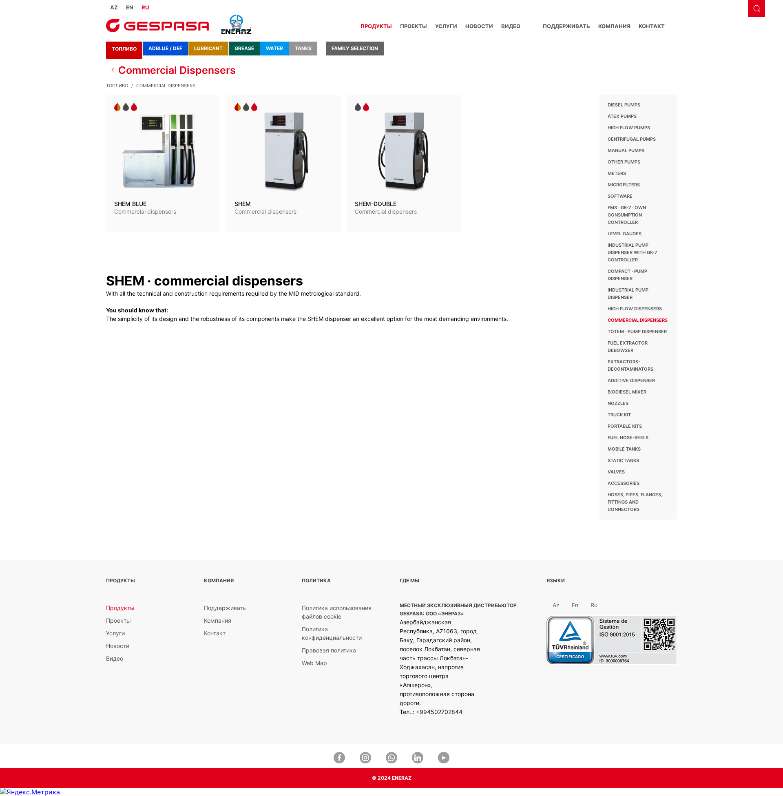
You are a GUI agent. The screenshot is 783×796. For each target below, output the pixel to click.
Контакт (652, 26)
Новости (479, 26)
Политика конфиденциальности (332, 633)
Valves (616, 472)
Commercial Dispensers (177, 70)
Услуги (446, 26)
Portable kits (625, 426)
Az (556, 604)
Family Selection (355, 48)
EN (129, 7)
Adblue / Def (165, 48)
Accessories (623, 483)
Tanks (303, 48)
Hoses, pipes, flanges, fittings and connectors (635, 502)
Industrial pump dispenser (628, 293)
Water (274, 48)
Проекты (413, 26)
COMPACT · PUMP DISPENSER (627, 274)
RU (145, 7)
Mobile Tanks (624, 449)
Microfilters (624, 185)
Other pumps (624, 162)
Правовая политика (329, 650)
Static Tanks (623, 460)
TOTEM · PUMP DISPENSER (637, 331)
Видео (510, 26)
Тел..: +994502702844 (431, 711)
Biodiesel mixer (627, 392)
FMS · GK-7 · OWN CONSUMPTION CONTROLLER (627, 215)
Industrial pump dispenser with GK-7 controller (632, 252)
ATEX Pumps (622, 116)
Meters (617, 173)
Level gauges (624, 234)
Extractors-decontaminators (630, 365)
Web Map (314, 662)
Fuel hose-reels (628, 437)
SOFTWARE (620, 196)
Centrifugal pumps (632, 139)
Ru (594, 604)
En (575, 604)
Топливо (124, 49)
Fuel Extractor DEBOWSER (628, 346)
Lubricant (208, 48)
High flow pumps (629, 127)
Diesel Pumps (624, 105)
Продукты (376, 26)
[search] (756, 8)
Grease (244, 48)
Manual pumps (626, 150)
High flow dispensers (635, 309)
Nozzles (618, 403)
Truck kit (619, 415)
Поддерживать (566, 26)
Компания (614, 26)
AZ (114, 7)
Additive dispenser (631, 380)
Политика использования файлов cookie (337, 612)
